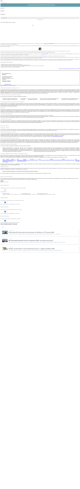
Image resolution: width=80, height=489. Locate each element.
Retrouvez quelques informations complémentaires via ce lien (68, 68)
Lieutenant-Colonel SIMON (48, 43)
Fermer (2, 180)
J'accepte (8, 81)
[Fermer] (0, 86)
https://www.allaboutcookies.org (9, 171)
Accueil (4, 2)
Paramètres (4, 81)
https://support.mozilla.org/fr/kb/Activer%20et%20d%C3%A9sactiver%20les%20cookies (56, 160)
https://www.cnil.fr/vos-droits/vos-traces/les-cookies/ (27, 171)
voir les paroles (40, 19)
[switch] (5, 190)
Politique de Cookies (7, 84)
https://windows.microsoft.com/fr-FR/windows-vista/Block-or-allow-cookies (9, 161)
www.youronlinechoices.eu (58, 136)
